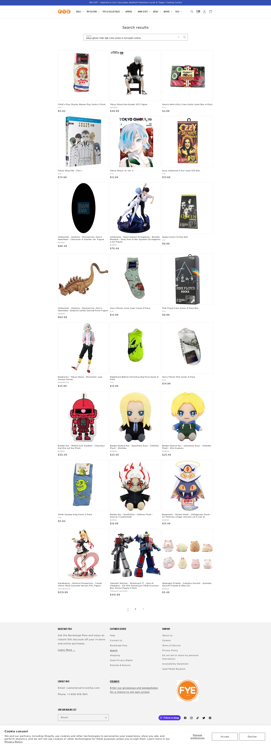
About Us (167, 635)
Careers (166, 640)
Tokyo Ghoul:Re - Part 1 (70, 171)
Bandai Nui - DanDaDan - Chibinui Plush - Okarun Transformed (131, 516)
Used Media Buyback (173, 669)
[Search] (185, 37)
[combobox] (135, 37)
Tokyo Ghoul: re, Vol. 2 (122, 171)
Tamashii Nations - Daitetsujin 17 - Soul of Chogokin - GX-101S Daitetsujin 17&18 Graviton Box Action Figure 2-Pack (134, 585)
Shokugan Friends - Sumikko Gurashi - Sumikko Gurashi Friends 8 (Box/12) (187, 584)
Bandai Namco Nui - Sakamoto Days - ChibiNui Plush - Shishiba (134, 447)
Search (114, 650)
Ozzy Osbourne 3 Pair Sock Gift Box (181, 171)
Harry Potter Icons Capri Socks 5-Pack (130, 308)
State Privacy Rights (121, 660)
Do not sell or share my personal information (180, 657)
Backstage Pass (118, 645)
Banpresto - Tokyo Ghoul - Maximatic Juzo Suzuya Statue (80, 378)
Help (112, 635)
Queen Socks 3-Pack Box (175, 237)
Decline (252, 736)
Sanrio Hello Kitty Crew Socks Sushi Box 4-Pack (187, 104)
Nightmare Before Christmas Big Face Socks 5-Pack (134, 378)
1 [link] (127, 609)
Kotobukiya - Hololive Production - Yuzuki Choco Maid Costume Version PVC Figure (80, 584)
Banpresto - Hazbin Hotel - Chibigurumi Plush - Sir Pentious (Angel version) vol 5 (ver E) (186, 516)
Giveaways (114, 681)
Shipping (115, 655)
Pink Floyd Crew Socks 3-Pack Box (180, 308)
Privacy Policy (14, 742)
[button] (80, 11)
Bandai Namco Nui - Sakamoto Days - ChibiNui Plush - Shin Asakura (186, 447)
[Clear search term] (178, 37)
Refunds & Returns (120, 665)
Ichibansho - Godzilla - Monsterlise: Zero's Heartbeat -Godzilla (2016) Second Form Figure (83, 309)
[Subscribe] (105, 717)
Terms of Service (171, 645)
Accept (224, 736)
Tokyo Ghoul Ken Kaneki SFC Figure (128, 104)
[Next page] (143, 609)
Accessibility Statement (175, 664)
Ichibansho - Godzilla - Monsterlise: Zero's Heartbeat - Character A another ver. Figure (81, 238)
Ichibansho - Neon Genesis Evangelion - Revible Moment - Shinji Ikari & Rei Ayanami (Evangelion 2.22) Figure (135, 239)
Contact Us (116, 640)
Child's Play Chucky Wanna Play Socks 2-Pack (82, 104)
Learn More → (66, 650)
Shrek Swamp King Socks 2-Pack (75, 515)
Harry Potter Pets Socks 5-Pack (178, 377)
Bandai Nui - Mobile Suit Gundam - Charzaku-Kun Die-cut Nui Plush (81, 447)
